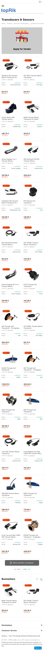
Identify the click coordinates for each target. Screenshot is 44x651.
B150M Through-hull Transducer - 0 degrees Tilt (32, 536)
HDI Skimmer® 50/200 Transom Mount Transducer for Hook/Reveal (31, 160)
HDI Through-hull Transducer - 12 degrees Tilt (32, 369)
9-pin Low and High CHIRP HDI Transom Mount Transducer (11, 536)
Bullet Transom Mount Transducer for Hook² (31, 118)
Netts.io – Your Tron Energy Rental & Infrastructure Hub (21, 636)
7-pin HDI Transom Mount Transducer (10, 452)
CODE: (3, 79)
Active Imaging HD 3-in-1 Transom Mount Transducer (10, 285)
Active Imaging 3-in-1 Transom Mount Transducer (9, 160)
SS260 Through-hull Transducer (9, 369)
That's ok (38, 648)
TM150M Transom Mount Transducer (10, 494)
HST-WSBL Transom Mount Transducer (33, 327)
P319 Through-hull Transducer (30, 285)
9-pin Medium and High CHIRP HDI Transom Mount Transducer (33, 452)
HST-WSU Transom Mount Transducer (33, 76)
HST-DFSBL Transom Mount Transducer (31, 243)
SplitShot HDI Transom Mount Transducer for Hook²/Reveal (9, 76)
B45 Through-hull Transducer (30, 411)
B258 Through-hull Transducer (30, 494)
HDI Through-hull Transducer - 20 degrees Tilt (10, 327)
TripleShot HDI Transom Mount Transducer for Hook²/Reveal (10, 202)
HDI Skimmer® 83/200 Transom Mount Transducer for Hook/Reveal (9, 243)
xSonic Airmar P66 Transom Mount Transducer (8, 118)
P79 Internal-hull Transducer (29, 202)
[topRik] (9, 10)
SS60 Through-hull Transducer (8, 411)
